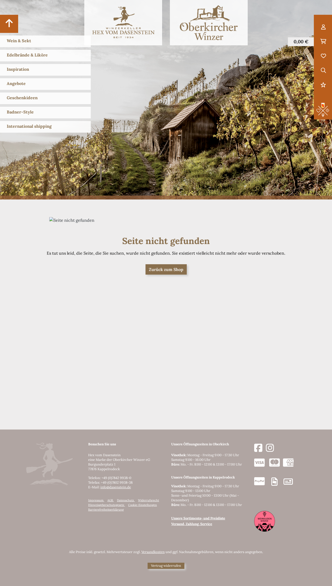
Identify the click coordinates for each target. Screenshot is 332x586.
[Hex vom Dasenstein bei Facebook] (258, 448)
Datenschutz (126, 500)
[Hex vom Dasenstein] (123, 22)
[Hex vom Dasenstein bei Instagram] (270, 448)
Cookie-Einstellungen (142, 505)
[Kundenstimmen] (323, 85)
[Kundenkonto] (323, 27)
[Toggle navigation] (9, 24)
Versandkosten (153, 552)
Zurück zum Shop (166, 269)
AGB (110, 500)
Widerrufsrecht (148, 500)
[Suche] (323, 70)
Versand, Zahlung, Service (191, 524)
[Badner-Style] (323, 109)
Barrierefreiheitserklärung (106, 509)
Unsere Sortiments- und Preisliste (198, 518)
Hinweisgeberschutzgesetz (106, 505)
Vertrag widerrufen (166, 565)
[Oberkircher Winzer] (209, 22)
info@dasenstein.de (115, 487)
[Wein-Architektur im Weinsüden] (264, 521)
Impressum (96, 500)
